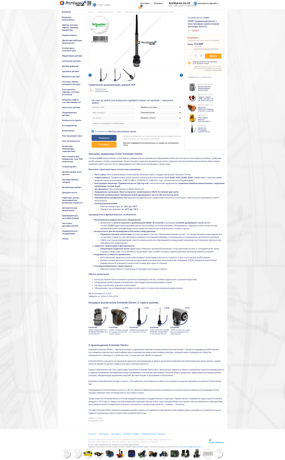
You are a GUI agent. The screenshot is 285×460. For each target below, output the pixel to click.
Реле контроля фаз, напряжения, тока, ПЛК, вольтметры (72, 159)
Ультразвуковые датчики (69, 114)
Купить (213, 56)
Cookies (140, 447)
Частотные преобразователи (70, 224)
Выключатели (68, 131)
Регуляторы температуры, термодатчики (68, 148)
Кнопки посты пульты (71, 120)
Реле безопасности (71, 141)
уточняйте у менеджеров (212, 70)
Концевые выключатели (68, 18)
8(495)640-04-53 (179, 3)
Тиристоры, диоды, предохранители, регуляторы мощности (72, 200)
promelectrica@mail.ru (208, 3)
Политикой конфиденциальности (190, 447)
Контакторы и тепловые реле (69, 49)
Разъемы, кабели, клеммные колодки (71, 83)
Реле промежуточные (72, 136)
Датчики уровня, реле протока (71, 173)
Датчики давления (70, 66)
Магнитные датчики (71, 77)
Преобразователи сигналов (70, 181)
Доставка (144, 3)
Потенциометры (69, 126)
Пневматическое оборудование (70, 232)
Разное (65, 239)
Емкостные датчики (71, 107)
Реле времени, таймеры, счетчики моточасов (70, 92)
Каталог (66, 12)
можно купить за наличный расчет (200, 49)
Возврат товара (131, 434)
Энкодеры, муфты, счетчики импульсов (71, 101)
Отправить (104, 144)
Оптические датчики (71, 61)
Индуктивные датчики (72, 56)
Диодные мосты (69, 193)
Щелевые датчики (70, 71)
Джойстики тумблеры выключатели (72, 41)
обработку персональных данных (122, 131)
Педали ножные (69, 35)
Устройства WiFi (69, 167)
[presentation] (89, 75)
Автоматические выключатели (69, 209)
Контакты (158, 3)
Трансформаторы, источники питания (70, 217)
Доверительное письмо (153, 434)
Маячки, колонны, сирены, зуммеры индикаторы (70, 27)
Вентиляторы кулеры (71, 187)
